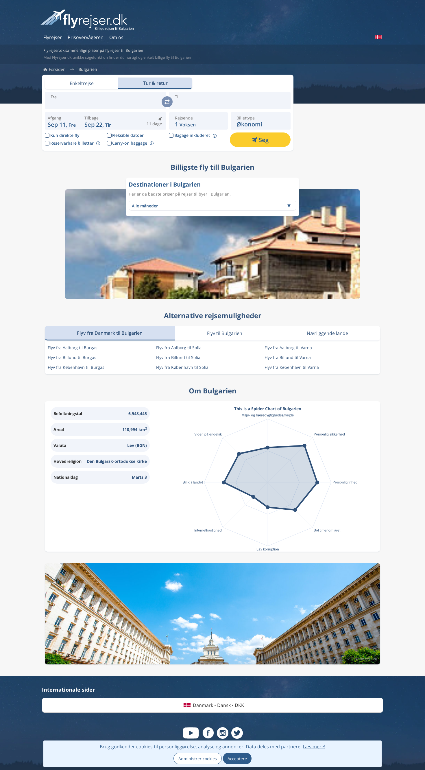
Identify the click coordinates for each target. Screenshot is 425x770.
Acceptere (237, 758)
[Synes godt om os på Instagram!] (222, 733)
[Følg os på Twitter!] (237, 733)
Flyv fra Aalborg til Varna (288, 347)
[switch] (167, 101)
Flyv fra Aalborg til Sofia (179, 347)
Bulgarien (87, 69)
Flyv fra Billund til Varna (288, 357)
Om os (116, 37)
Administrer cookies (197, 758)
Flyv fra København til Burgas (76, 367)
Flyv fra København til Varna (292, 367)
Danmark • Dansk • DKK (218, 705)
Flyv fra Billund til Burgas (72, 357)
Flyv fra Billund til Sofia (178, 357)
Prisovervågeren (86, 37)
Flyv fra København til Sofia (182, 367)
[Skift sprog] (378, 37)
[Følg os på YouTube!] (190, 733)
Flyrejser (52, 37)
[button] (98, 121)
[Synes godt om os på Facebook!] (208, 733)
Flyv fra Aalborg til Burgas (72, 347)
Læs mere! (314, 746)
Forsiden (57, 69)
